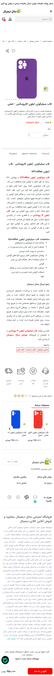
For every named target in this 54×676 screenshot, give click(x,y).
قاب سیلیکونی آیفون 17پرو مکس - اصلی (38, 434)
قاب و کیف (22, 41)
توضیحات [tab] (45, 153)
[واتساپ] (18, 497)
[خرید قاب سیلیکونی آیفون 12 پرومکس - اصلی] (41, 462)
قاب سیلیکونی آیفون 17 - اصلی (16, 434)
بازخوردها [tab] (13, 153)
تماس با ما (21, 483)
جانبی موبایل (34, 41)
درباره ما (48, 483)
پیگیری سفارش (19, 477)
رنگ (49, 129)
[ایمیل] (35, 497)
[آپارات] (27, 497)
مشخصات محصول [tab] (29, 153)
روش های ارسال (44, 477)
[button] (44, 428)
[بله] (35, 501)
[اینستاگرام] (9, 497)
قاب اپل (11, 41)
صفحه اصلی (47, 41)
